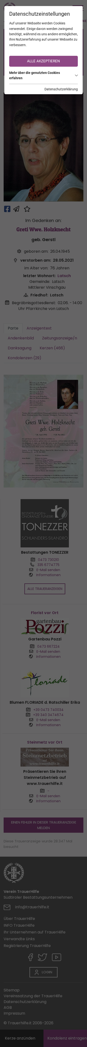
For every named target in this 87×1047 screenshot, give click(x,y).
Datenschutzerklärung (61, 89)
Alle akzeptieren (43, 61)
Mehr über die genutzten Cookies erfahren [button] (34, 75)
